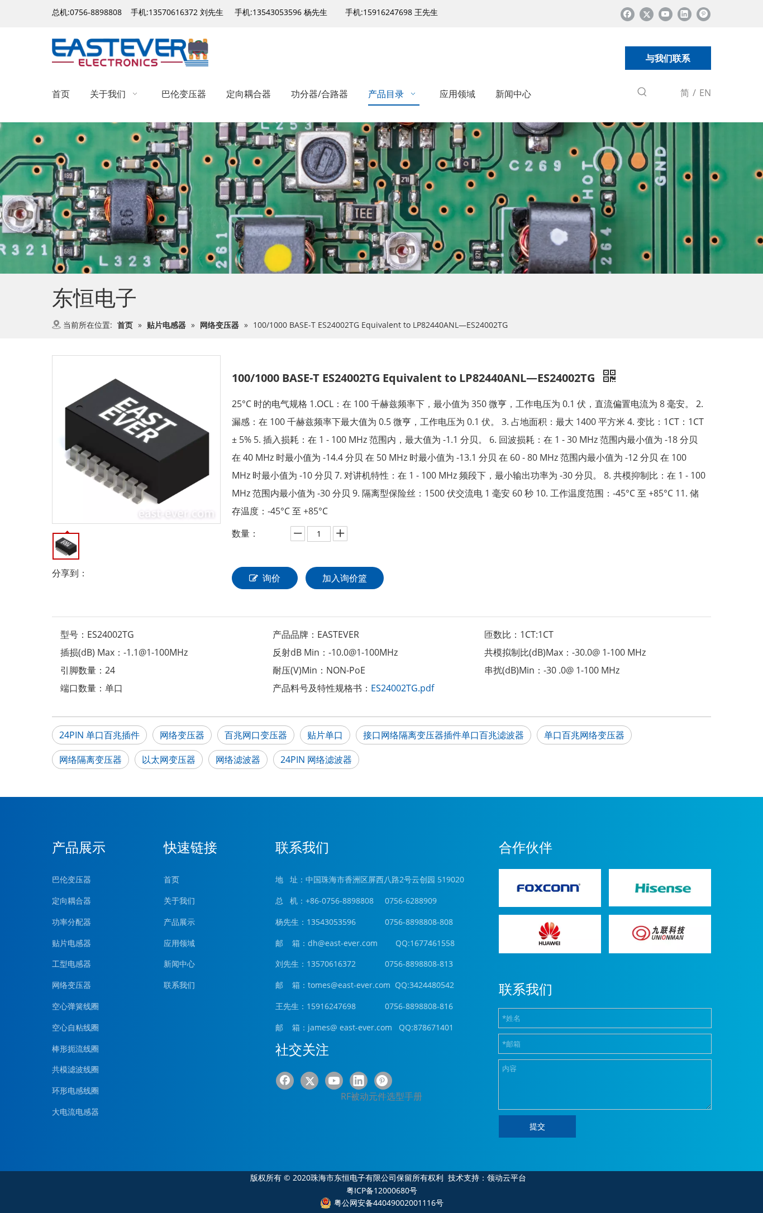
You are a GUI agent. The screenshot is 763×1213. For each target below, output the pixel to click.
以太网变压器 (168, 759)
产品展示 (179, 921)
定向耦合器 (71, 900)
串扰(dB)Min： (513, 670)
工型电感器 (71, 963)
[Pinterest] (703, 13)
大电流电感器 (75, 1111)
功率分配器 (71, 921)
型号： (73, 634)
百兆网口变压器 (256, 735)
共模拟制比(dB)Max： (528, 652)
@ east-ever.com (361, 1027)
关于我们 (179, 900)
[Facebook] (628, 13)
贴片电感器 (71, 943)
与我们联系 (668, 58)
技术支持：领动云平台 (487, 1177)
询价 (271, 578)
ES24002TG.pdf (402, 688)
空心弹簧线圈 (75, 1006)
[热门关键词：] (642, 94)
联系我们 (179, 985)
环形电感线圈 (75, 1090)
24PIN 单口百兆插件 (99, 735)
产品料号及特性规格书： (322, 688)
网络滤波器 (238, 759)
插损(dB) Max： (91, 652)
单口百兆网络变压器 (584, 735)
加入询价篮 (344, 578)
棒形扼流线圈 (75, 1048)
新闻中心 (179, 963)
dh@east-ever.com (343, 943)
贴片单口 (325, 735)
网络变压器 (182, 735)
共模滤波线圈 (75, 1069)
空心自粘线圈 (75, 1027)
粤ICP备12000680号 (381, 1190)
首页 (171, 879)
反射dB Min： (300, 652)
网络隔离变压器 (90, 759)
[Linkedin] (685, 13)
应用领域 (179, 943)
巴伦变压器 (71, 879)
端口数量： (82, 688)
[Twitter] (647, 13)
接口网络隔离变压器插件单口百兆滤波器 (443, 735)
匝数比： (502, 634)
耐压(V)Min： (299, 670)
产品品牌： (295, 634)
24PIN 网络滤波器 (316, 759)
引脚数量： (82, 670)
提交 (537, 1126)
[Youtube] (666, 13)
